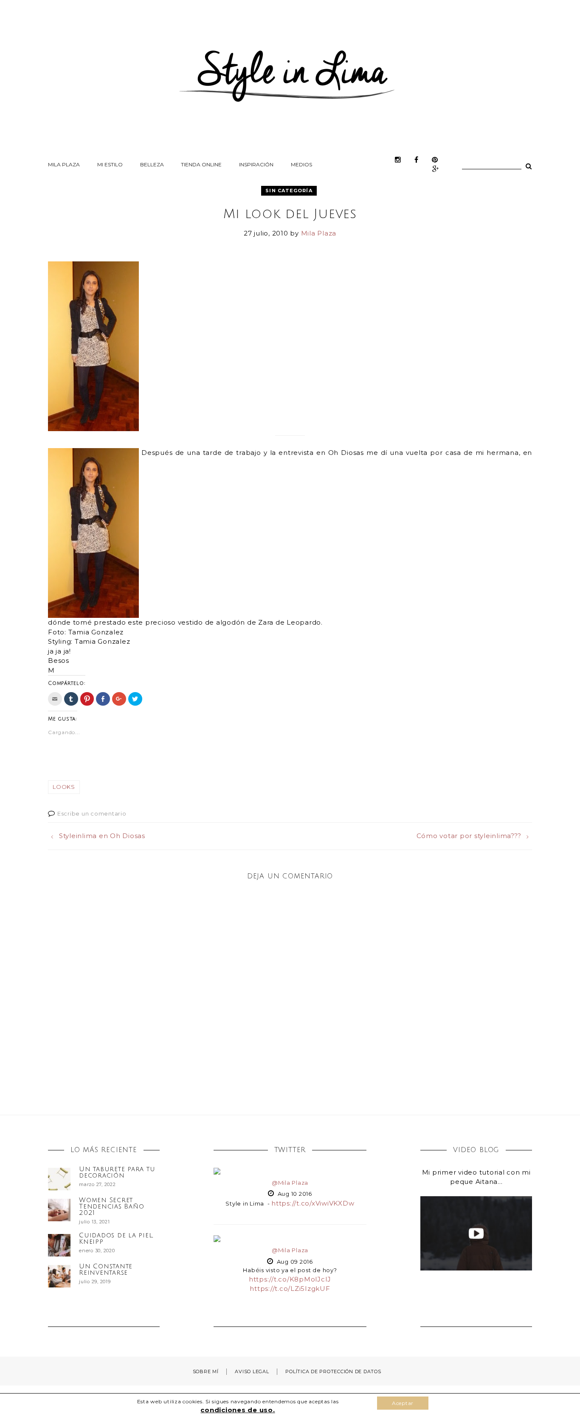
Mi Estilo (110, 164)
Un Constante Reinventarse (105, 1269)
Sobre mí (206, 1371)
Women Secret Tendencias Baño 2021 (111, 1206)
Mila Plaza (64, 164)
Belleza (152, 164)
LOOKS (64, 786)
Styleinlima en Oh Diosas (102, 836)
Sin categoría (288, 191)
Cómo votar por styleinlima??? (469, 836)
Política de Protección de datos (333, 1371)
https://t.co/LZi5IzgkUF (290, 1288)
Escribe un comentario (92, 813)
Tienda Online (201, 164)
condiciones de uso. (237, 1410)
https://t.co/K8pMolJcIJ (290, 1279)
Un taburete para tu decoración (117, 1172)
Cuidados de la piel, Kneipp (116, 1238)
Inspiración (256, 164)
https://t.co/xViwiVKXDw (312, 1203)
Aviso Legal (252, 1371)
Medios (301, 164)
